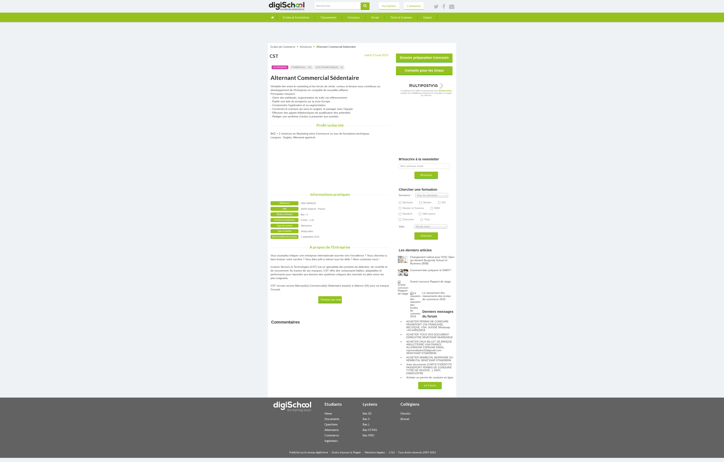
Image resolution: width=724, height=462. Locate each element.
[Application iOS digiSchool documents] (352, 418)
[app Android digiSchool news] (354, 413)
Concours (354, 17)
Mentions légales (375, 452)
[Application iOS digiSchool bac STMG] (390, 429)
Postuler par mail (331, 299)
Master (427, 202)
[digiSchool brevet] (426, 418)
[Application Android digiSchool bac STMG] (392, 429)
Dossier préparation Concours (424, 58)
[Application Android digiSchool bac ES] (392, 413)
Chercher (426, 235)
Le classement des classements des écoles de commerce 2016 (436, 296)
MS (444, 202)
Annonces (306, 46)
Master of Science (413, 208)
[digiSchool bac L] (388, 424)
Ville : (402, 226)
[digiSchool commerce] (350, 435)
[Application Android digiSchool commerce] (354, 434)
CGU (392, 452)
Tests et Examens (401, 17)
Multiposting (445, 90)
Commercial (298, 67)
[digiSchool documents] (350, 418)
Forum (375, 17)
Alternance (280, 67)
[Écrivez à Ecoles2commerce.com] (451, 7)
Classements (328, 17)
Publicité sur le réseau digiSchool (308, 452)
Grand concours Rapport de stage (430, 281)
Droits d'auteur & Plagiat (346, 452)
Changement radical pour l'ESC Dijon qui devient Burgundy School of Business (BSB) (432, 260)
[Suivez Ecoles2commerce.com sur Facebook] (443, 7)
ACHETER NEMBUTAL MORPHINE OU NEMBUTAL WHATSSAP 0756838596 (429, 359)
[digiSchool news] (350, 413)
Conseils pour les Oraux (424, 70)
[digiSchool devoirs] (426, 413)
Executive (408, 219)
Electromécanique (327, 67)
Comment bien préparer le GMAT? (430, 270)
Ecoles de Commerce (283, 46)
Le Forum (430, 385)
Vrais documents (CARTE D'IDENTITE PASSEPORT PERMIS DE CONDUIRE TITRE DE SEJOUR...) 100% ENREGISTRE (429, 369)
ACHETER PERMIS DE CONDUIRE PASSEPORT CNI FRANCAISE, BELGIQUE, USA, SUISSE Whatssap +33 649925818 (428, 326)
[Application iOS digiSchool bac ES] (390, 413)
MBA (437, 208)
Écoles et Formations (296, 17)
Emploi (427, 17)
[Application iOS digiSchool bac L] (390, 423)
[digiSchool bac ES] (388, 413)
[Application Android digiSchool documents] (354, 418)
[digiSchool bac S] (388, 418)
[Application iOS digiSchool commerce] (352, 434)
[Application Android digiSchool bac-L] (392, 423)
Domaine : (405, 195)
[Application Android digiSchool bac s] (392, 418)
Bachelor (408, 202)
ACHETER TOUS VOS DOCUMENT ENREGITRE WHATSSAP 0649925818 (429, 336)
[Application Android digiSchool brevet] (430, 418)
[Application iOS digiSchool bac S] (390, 418)
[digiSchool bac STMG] (388, 429)
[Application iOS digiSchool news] (352, 413)
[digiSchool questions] (350, 424)
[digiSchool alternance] (350, 429)
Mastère (407, 213)
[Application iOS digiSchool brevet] (428, 418)
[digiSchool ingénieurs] (350, 440)
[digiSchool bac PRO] (388, 435)
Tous (427, 219)
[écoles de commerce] (272, 17)
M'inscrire (426, 175)
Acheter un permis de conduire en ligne (429, 377)
